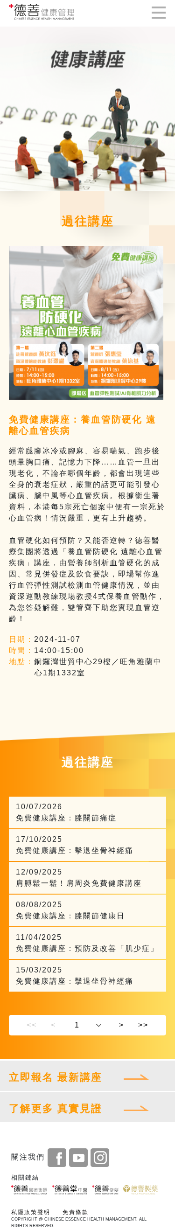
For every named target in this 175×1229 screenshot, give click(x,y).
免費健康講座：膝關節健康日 (70, 910)
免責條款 (76, 1212)
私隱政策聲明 (30, 1212)
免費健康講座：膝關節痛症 (66, 812)
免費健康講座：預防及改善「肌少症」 (87, 942)
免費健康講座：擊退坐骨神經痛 (74, 844)
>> (143, 1025)
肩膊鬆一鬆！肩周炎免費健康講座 (79, 877)
